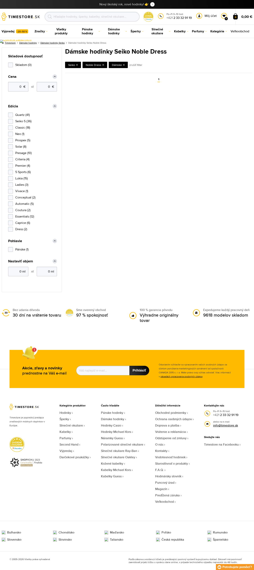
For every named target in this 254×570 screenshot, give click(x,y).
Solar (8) (20, 146)
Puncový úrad (164, 482)
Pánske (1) (22, 249)
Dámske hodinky (112, 419)
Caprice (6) (22, 222)
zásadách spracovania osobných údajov (181, 376)
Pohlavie (15, 241)
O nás (159, 444)
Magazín (161, 489)
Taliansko (116, 540)
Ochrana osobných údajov (173, 419)
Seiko (71, 65)
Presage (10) (23, 153)
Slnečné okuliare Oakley (118, 457)
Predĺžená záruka (167, 495)
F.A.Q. (159, 470)
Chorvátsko (66, 532)
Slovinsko (65, 540)
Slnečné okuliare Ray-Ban (119, 451)
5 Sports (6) (23, 172)
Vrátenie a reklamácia (170, 431)
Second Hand (69, 444)
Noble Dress (93, 65)
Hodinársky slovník (168, 476)
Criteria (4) (22, 159)
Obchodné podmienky (170, 412)
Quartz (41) (22, 115)
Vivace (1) (21, 191)
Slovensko (14, 540)
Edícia (13, 106)
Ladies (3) (21, 184)
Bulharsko (14, 532)
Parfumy (65, 438)
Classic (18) (22, 127)
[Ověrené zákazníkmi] (16, 41)
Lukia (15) (21, 178)
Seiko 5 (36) (23, 121)
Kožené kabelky (112, 463)
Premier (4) (22, 165)
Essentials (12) (24, 216)
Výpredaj (66, 451)
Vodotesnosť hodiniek (170, 457)
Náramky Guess (112, 438)
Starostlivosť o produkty (171, 463)
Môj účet (211, 15)
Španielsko (220, 540)
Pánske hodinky (112, 412)
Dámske (117, 65)
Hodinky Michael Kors (116, 431)
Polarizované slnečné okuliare (122, 444)
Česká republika (173, 540)
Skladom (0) (23, 65)
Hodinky (65, 412)
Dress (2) (21, 229)
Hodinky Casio (111, 425)
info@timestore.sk (225, 425)
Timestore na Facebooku (221, 444)
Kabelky (65, 431)
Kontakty (161, 451)
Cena (12, 76)
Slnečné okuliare (71, 425)
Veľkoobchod (164, 501)
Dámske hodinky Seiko (52, 42)
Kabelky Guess (111, 476)
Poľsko (166, 532)
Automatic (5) (24, 203)
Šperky (64, 419)
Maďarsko (117, 532)
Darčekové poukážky (74, 457)
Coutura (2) (23, 210)
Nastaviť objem (20, 261)
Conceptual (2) (25, 197)
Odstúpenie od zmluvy (171, 438)
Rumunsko (220, 532)
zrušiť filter (135, 65)
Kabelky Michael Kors (116, 470)
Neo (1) (19, 134)
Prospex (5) (22, 140)
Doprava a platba (167, 425)
